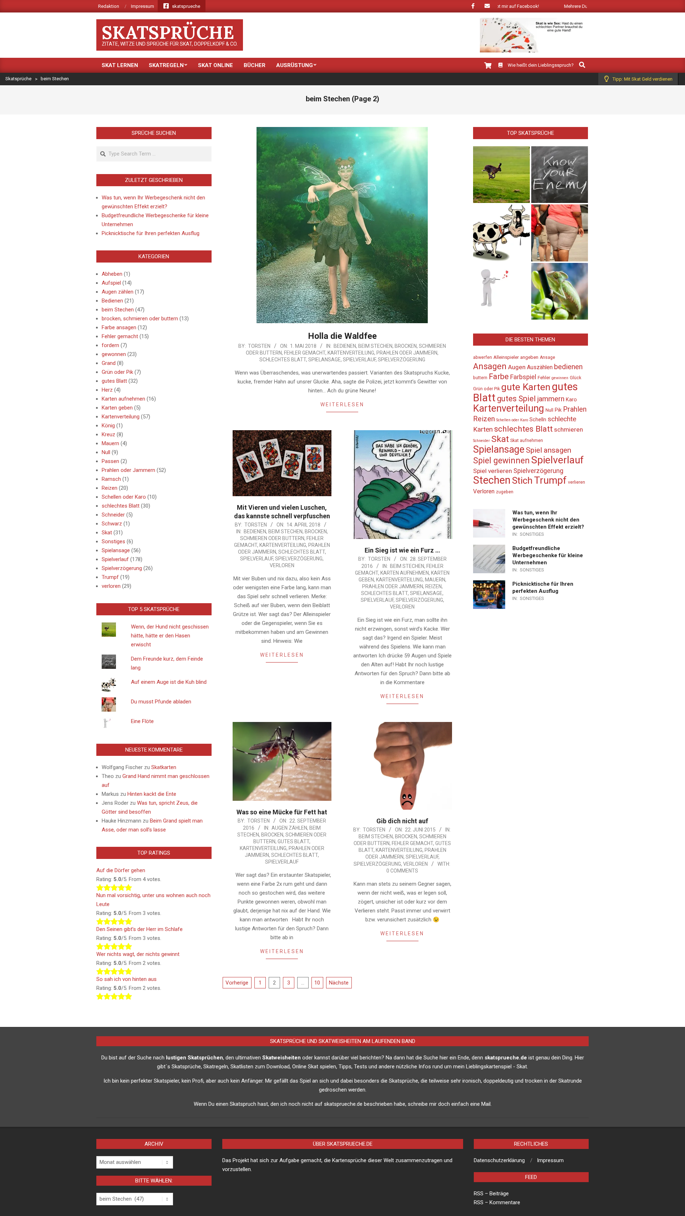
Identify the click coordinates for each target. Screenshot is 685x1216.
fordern (110, 345)
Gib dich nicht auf (402, 821)
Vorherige (236, 983)
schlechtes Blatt (282, 359)
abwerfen (482, 357)
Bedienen (345, 346)
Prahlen (575, 409)
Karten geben (117, 408)
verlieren (576, 482)
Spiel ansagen (548, 450)
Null (106, 452)
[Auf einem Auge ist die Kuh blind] (501, 232)
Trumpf (110, 577)
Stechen (492, 480)
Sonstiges (113, 541)
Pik (558, 410)
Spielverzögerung (401, 359)
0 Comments (402, 871)
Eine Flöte (142, 721)
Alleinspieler (506, 357)
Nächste (339, 983)
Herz (107, 390)
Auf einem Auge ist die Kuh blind (169, 682)
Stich (522, 480)
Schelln (537, 420)
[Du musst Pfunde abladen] (559, 232)
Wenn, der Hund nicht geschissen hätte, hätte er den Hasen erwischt (170, 636)
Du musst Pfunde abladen (161, 701)
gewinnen (560, 378)
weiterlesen (342, 404)
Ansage (547, 357)
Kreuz (108, 434)
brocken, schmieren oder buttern (140, 318)
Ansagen (490, 366)
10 (317, 983)
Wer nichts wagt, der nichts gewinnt (137, 954)
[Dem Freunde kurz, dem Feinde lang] (559, 174)
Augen (517, 367)
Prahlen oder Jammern (406, 353)
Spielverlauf (359, 359)
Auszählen (540, 367)
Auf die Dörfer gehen (120, 870)
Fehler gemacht (304, 353)
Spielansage (324, 359)
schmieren (568, 429)
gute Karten (525, 387)
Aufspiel (111, 283)
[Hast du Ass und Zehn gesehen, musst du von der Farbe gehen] (559, 291)
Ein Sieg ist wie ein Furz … (402, 550)
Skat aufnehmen (526, 440)
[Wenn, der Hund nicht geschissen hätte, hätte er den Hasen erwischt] (501, 174)
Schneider (113, 515)
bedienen (568, 366)
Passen (110, 461)
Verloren (483, 491)
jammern (550, 399)
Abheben (112, 274)
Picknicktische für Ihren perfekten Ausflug (150, 233)
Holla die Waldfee (342, 336)
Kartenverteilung (351, 353)
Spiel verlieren (492, 470)
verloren (282, 565)
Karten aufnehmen (404, 573)
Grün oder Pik (117, 372)
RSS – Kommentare (497, 1202)
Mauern (435, 579)
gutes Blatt (293, 841)
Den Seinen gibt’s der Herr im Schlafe (139, 929)
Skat (107, 532)
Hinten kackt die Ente (151, 794)
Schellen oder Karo (124, 497)
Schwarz (112, 523)
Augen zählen (289, 828)
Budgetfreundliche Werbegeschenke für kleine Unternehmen (547, 555)
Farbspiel (523, 377)
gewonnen (114, 354)
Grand (109, 363)
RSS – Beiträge (491, 1193)
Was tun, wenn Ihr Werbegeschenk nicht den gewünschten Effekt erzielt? (548, 519)
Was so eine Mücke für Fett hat (282, 812)
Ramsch (111, 479)
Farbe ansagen (119, 327)
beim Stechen (375, 346)
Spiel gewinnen (501, 460)
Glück (575, 377)
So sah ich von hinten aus (126, 979)
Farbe (499, 376)
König (108, 425)
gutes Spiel (516, 398)
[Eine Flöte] (501, 291)
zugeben (504, 491)
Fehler (544, 377)
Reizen (433, 586)
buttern (480, 377)
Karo (571, 400)
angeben (529, 357)
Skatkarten (163, 767)
